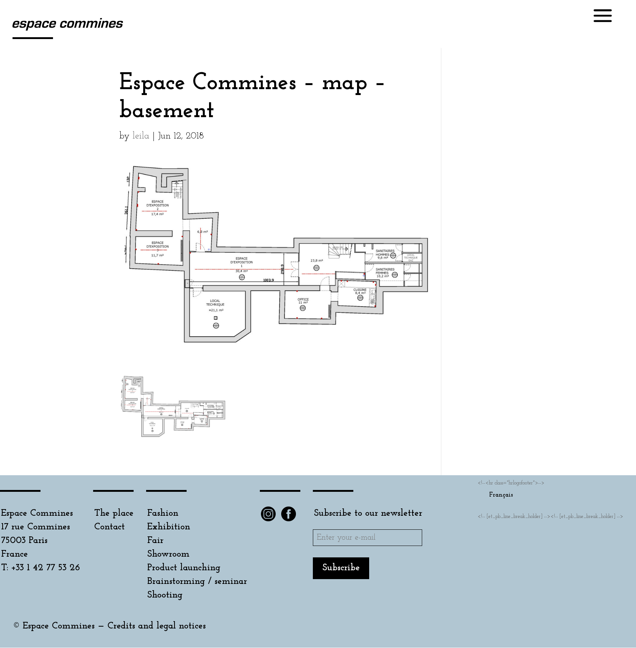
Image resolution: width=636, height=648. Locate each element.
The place (114, 513)
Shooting (165, 595)
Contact (109, 527)
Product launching (183, 567)
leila (140, 136)
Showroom (168, 554)
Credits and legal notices (156, 626)
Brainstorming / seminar (197, 581)
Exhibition (168, 527)
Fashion (163, 513)
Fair (155, 540)
